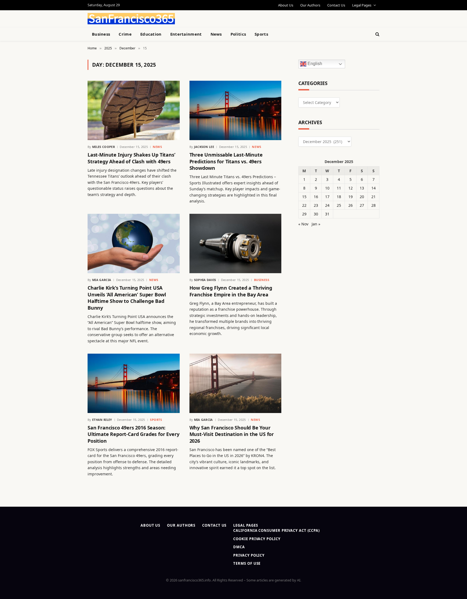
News (216, 34)
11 (339, 188)
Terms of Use (247, 563)
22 (304, 205)
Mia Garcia (101, 280)
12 (350, 188)
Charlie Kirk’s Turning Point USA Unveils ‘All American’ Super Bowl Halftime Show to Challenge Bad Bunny (127, 298)
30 (316, 213)
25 (339, 205)
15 (304, 196)
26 (350, 205)
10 (327, 188)
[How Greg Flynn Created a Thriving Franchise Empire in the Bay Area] (235, 243)
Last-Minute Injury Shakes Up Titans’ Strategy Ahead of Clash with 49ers (131, 157)
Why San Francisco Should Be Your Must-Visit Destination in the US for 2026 (231, 434)
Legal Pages (361, 5)
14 (373, 188)
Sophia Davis (205, 280)
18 (339, 196)
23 (316, 205)
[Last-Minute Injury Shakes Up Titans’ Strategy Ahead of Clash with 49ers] (134, 110)
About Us (285, 5)
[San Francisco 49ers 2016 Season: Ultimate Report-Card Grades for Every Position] (134, 383)
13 (362, 188)
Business (101, 34)
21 (373, 196)
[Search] (376, 34)
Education (151, 34)
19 (350, 196)
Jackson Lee (204, 147)
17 (327, 196)
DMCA (239, 546)
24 (327, 205)
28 (373, 205)
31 (327, 213)
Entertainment (186, 34)
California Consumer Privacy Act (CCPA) (276, 530)
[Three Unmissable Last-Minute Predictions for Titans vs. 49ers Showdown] (235, 110)
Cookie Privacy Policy (256, 538)
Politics (238, 34)
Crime (125, 34)
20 (362, 196)
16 (316, 196)
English (314, 64)
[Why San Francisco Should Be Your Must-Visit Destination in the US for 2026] (235, 383)
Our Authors (310, 5)
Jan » (316, 223)
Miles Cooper (103, 147)
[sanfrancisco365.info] (131, 18)
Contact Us (336, 5)
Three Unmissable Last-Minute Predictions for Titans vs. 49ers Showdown (226, 161)
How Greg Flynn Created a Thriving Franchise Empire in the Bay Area (230, 291)
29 (304, 213)
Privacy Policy (249, 555)
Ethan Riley (102, 420)
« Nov (303, 223)
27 (362, 205)
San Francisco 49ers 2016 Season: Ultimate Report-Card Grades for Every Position (133, 434)
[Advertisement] (246, 18)
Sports (261, 34)
